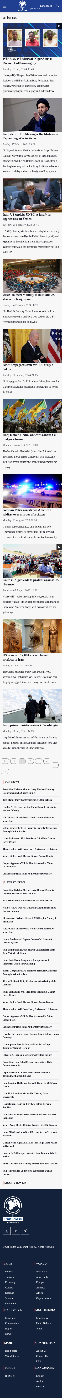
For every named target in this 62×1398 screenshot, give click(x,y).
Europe (40, 1282)
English (40, 1375)
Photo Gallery (43, 1323)
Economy (10, 1282)
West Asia (41, 1271)
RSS (38, 1361)
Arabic (39, 1381)
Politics (9, 1271)
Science (9, 1298)
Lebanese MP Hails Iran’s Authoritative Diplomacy (27, 873)
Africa (39, 1292)
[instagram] (16, 1231)
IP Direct (9, 1375)
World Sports (12, 1356)
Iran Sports (11, 1350)
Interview (10, 1318)
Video (39, 1328)
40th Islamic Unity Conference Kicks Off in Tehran (27, 800)
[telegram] (25, 1231)
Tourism (9, 1277)
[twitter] (7, 1231)
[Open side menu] (4, 6)
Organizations (43, 1298)
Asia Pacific (42, 1277)
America (40, 1287)
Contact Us (42, 1356)
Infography (42, 1318)
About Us (41, 1350)
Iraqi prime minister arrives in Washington (31, 725)
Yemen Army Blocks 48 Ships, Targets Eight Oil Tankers (30, 1125)
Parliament (11, 1303)
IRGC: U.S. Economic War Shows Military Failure (27, 1055)
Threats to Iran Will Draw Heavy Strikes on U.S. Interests (30, 849)
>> (4, 771)
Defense (9, 1292)
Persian (40, 1386)
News (8, 1333)
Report (8, 1328)
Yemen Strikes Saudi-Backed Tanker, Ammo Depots (28, 856)
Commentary (12, 1323)
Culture (9, 1287)
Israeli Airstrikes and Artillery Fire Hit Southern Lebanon (30, 1163)
